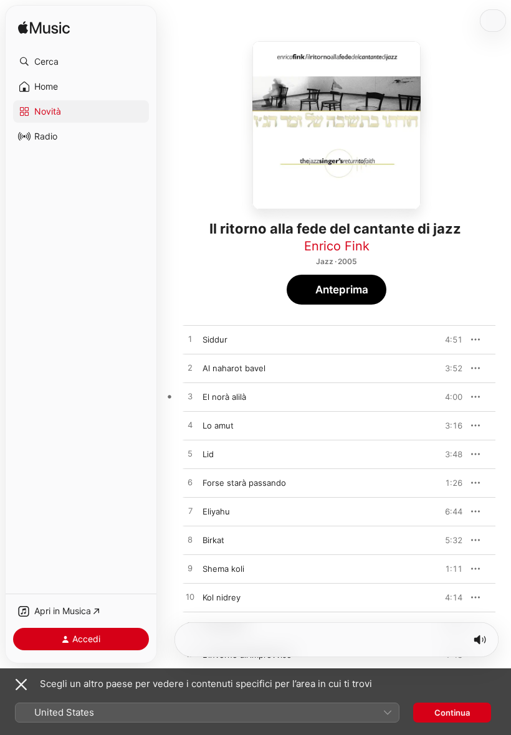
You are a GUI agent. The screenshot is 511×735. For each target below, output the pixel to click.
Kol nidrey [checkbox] (222, 597)
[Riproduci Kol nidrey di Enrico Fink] (190, 597)
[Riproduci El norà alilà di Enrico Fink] (190, 396)
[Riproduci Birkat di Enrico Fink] (190, 540)
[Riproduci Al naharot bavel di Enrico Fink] (190, 368)
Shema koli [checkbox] (223, 569)
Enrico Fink (337, 246)
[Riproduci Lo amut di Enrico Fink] (190, 425)
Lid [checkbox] (208, 454)
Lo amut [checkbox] (218, 425)
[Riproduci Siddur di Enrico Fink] (190, 339)
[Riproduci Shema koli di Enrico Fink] (190, 568)
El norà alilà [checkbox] (224, 397)
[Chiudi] (21, 684)
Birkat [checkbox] (213, 540)
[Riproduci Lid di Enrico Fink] (190, 454)
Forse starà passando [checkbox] (244, 483)
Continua (452, 713)
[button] (81, 61)
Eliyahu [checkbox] (216, 511)
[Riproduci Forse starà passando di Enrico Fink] (190, 482)
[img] (44, 28)
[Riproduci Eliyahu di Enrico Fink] (190, 511)
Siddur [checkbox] (215, 339)
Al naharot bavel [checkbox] (234, 368)
